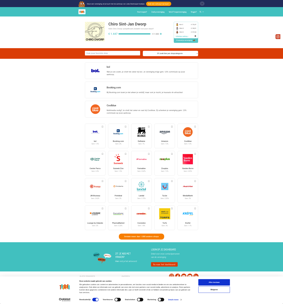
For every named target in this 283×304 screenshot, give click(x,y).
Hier (117, 261)
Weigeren (214, 289)
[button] (202, 12)
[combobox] (112, 53)
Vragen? (194, 12)
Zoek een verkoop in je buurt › (159, 4)
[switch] (118, 299)
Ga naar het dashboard (164, 264)
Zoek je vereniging (157, 12)
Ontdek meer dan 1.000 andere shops (141, 236)
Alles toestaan (214, 282)
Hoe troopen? (142, 12)
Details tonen (173, 300)
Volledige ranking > (182, 36)
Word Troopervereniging (177, 12)
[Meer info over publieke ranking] (195, 36)
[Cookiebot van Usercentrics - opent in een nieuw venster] (64, 299)
